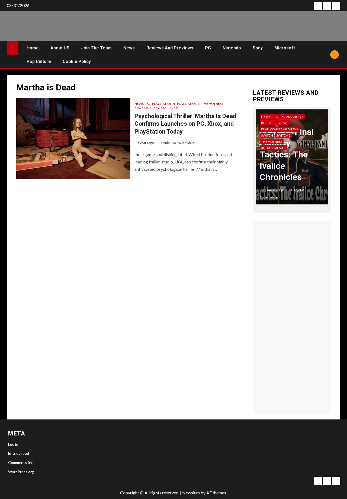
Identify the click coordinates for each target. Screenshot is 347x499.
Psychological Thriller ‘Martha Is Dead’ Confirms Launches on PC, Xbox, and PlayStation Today (185, 124)
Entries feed (18, 453)
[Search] (324, 54)
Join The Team (96, 47)
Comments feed (22, 462)
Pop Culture (39, 61)
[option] (292, 159)
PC (208, 47)
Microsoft (284, 47)
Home (33, 47)
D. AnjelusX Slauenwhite (177, 143)
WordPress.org (21, 471)
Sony (258, 47)
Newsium (191, 492)
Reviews (281, 123)
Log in (13, 444)
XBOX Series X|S (165, 108)
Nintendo (232, 47)
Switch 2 (283, 135)
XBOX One (142, 108)
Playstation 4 (163, 104)
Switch (267, 135)
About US (59, 47)
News (129, 47)
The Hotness (212, 104)
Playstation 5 (188, 104)
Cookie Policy (77, 61)
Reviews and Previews (169, 47)
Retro (266, 123)
